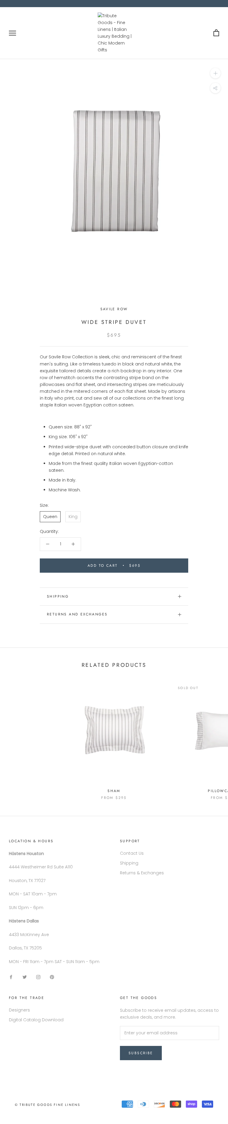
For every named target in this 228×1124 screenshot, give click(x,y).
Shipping (58, 596)
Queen (50, 517)
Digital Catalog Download (36, 1020)
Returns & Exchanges (142, 873)
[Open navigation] (12, 33)
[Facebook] (11, 976)
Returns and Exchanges (77, 614)
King (73, 517)
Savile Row (114, 309)
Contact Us (132, 853)
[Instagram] (38, 976)
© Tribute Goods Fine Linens (47, 1104)
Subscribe (141, 1053)
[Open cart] (216, 33)
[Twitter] (25, 976)
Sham (114, 791)
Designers (19, 1010)
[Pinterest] (52, 976)
